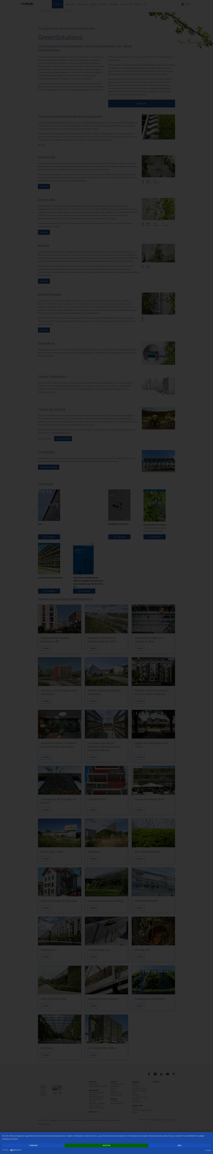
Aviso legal (208, 1150)
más (179, 1145)
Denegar (33, 1145)
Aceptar (106, 1145)
